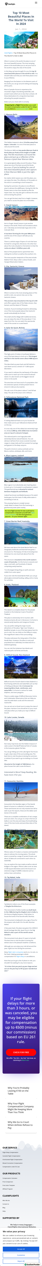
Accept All (21, 1249)
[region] (21, 1247)
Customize (21, 1255)
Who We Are (6, 1200)
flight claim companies (15, 952)
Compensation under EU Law (11, 1166)
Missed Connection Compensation (13, 1163)
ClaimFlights (8, 53)
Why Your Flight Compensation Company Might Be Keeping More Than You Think (21, 1108)
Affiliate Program (8, 1189)
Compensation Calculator (10, 1178)
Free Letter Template (9, 1185)
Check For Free (21, 1052)
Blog (4, 1207)
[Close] (39, 1229)
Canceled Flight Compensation (11, 1156)
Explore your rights (22, 109)
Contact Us (6, 1204)
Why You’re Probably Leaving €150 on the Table (18, 1090)
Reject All (21, 1261)
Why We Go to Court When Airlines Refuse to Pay (20, 1125)
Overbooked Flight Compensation (12, 1159)
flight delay (20, 956)
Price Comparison (8, 1182)
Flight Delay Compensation (10, 1152)
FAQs (4, 1211)
